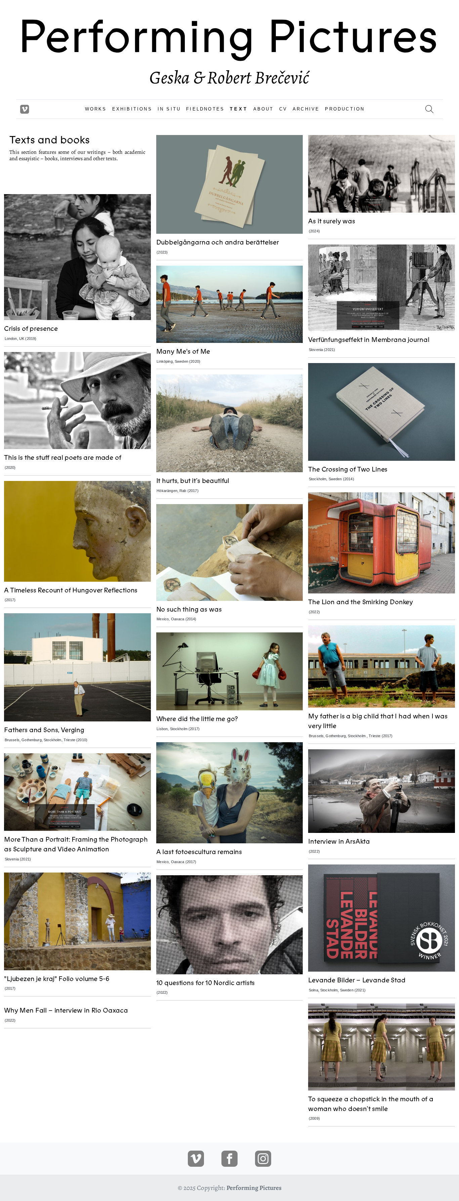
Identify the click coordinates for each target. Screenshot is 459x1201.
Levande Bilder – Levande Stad (356, 980)
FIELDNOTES (205, 109)
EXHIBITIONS (132, 109)
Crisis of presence (31, 328)
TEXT (239, 109)
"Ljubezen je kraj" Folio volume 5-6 (56, 978)
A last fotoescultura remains (199, 851)
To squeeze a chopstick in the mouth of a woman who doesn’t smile (370, 1104)
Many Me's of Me (183, 351)
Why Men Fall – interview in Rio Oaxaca (66, 1010)
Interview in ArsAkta (339, 841)
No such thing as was (189, 609)
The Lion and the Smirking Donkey (360, 602)
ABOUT (263, 109)
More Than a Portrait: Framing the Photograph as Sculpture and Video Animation (76, 844)
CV (283, 109)
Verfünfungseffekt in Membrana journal (368, 339)
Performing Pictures (254, 1187)
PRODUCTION (345, 109)
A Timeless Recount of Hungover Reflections (70, 590)
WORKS (96, 109)
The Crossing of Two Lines (347, 469)
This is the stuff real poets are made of (62, 457)
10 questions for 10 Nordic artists (205, 982)
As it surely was (331, 221)
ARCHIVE (306, 109)
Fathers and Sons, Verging (44, 730)
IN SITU (169, 109)
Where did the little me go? (197, 718)
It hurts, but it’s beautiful (193, 480)
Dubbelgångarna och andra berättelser (217, 242)
